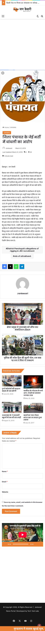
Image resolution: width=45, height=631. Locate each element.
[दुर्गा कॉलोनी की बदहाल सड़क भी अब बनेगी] (12, 380)
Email (4, 482)
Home (6, 127)
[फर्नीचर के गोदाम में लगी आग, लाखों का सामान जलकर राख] (33, 381)
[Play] (5, 544)
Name (5, 471)
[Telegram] (21, 266)
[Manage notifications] (39, 626)
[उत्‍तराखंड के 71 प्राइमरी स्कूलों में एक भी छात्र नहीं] (12, 407)
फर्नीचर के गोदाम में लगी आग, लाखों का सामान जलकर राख (33, 393)
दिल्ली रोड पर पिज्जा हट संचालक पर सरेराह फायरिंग (24, 3)
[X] (10, 266)
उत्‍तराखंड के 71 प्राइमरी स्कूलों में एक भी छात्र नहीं (11, 416)
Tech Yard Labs (33, 611)
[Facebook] (4, 266)
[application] (22, 535)
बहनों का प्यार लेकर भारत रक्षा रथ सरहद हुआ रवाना (33, 417)
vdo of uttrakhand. (22, 256)
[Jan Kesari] (22, 9)
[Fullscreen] (40, 544)
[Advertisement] (22, 45)
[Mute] (36, 544)
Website (5, 492)
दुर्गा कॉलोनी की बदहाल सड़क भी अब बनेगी (11, 389)
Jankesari (9, 148)
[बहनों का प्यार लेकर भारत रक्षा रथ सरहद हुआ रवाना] (33, 407)
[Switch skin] (38, 16)
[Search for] (42, 16)
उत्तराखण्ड (13, 127)
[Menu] (3, 16)
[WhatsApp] (16, 266)
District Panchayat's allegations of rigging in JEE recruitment (23, 249)
